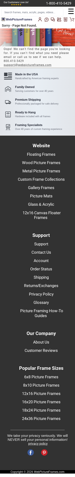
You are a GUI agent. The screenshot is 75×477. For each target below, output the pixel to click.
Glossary (41, 302)
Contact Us (41, 252)
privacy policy (38, 443)
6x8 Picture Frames (41, 377)
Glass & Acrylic (41, 204)
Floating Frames (41, 154)
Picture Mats (41, 196)
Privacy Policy (41, 294)
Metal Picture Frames (41, 171)
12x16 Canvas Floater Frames (42, 215)
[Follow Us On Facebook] (30, 452)
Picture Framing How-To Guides (41, 313)
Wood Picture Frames (41, 162)
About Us (41, 342)
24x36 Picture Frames (41, 418)
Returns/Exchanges (41, 285)
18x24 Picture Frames (41, 410)
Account (41, 260)
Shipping (41, 277)
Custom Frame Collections (41, 179)
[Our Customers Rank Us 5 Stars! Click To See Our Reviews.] (16, 5)
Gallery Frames (41, 187)
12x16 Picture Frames (41, 393)
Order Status (41, 269)
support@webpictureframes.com (28, 65)
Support (41, 244)
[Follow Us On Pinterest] (44, 452)
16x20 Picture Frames (41, 401)
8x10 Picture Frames (41, 385)
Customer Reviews (41, 350)
